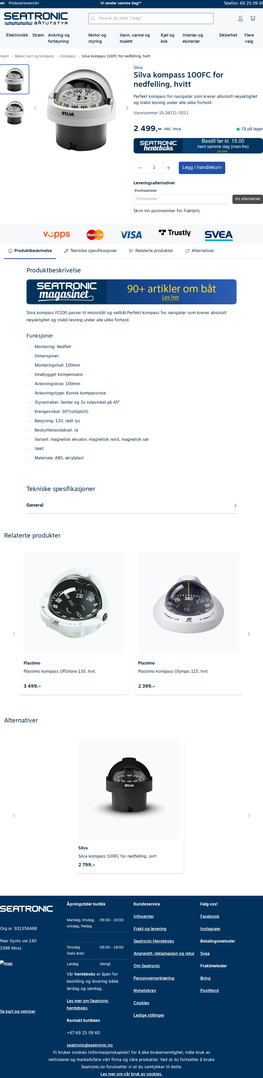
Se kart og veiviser (17, 1012)
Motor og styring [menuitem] (97, 38)
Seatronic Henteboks (154, 941)
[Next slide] (127, 108)
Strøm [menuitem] (38, 35)
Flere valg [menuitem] (249, 38)
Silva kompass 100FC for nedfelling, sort (117, 857)
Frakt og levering (150, 929)
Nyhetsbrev (145, 991)
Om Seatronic (147, 966)
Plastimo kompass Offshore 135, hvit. (60, 672)
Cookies (141, 1003)
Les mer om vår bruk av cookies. (131, 1074)
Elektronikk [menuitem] (17, 35)
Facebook (209, 917)
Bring (205, 979)
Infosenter (144, 917)
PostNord (209, 991)
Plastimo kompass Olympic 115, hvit (173, 672)
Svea (205, 954)
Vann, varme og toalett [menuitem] (135, 38)
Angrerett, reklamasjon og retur (164, 954)
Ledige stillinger (149, 1016)
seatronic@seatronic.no (90, 1045)
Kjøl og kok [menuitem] (167, 38)
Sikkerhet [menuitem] (228, 35)
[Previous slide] (35, 108)
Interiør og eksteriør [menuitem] (193, 38)
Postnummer (146, 191)
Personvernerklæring (154, 979)
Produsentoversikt (24, 3)
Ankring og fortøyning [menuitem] (59, 38)
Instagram (210, 929)
